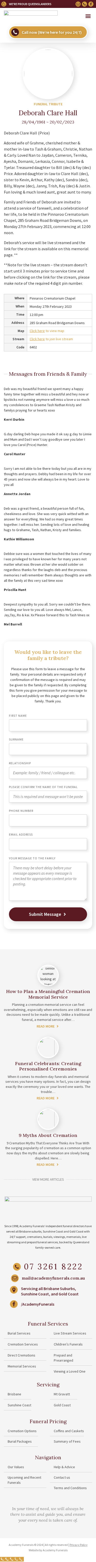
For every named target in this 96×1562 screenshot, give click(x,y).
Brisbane (14, 1394)
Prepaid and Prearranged (63, 1358)
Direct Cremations (21, 1355)
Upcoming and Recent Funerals (24, 1480)
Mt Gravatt (62, 1394)
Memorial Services (22, 1366)
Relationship (20, 763)
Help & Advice (64, 1467)
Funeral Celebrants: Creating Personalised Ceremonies (48, 1066)
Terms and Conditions (70, 1488)
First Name (18, 715)
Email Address (21, 834)
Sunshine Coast (19, 1405)
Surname (16, 739)
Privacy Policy (79, 1545)
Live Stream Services (70, 1333)
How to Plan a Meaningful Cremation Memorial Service (48, 994)
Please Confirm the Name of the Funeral (43, 787)
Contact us (62, 1477)
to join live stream (51, 339)
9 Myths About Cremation (48, 1135)
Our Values (16, 1467)
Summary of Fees (67, 1441)
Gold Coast (62, 1405)
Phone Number (21, 811)
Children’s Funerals (68, 1344)
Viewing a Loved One (70, 1371)
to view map (47, 330)
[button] (88, 16)
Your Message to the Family (32, 858)
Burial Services (19, 1333)
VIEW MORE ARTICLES (48, 1179)
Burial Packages (20, 1441)
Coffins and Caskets (69, 1431)
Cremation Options (22, 1431)
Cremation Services (23, 1344)
